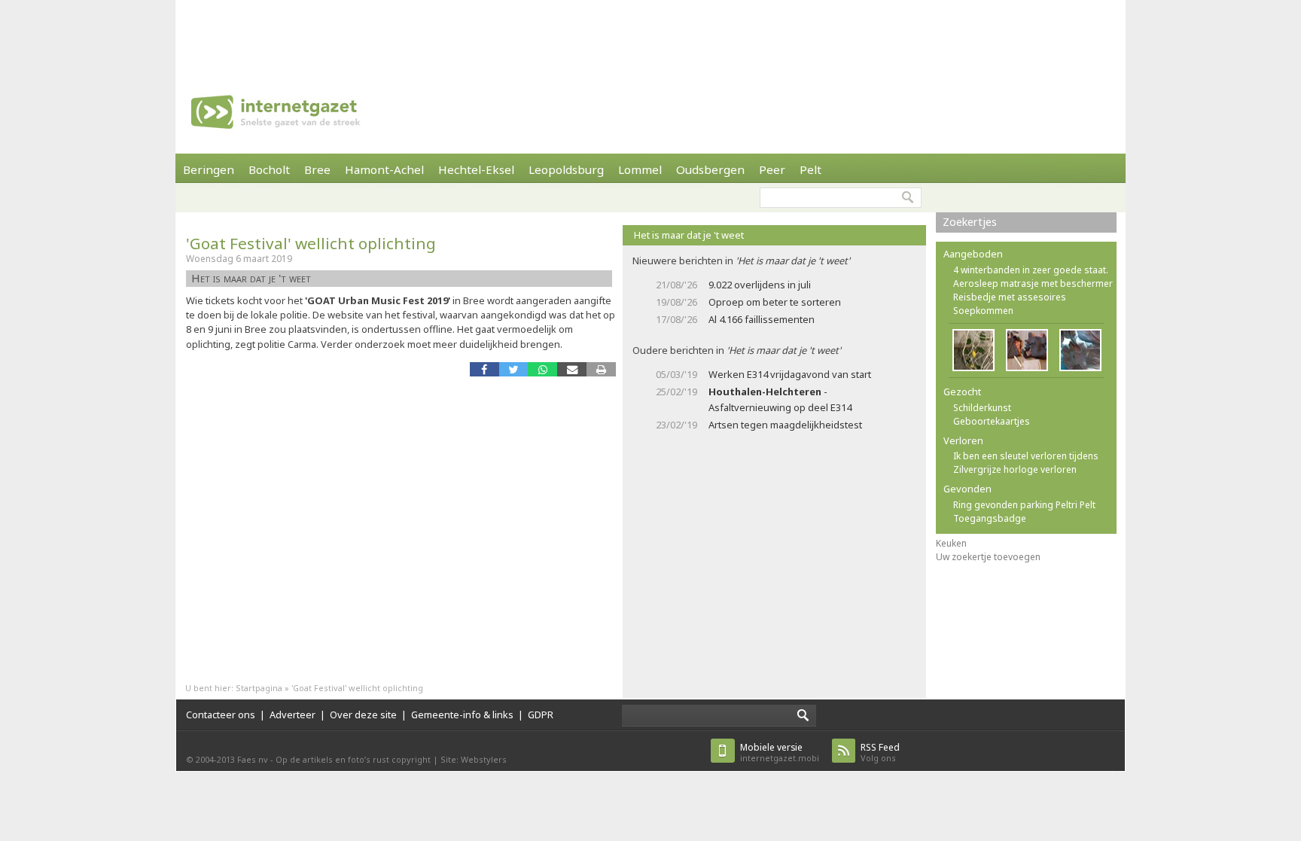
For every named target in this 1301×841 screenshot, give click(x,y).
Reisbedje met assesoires (1009, 297)
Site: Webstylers (473, 759)
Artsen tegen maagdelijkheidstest (785, 424)
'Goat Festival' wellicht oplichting (311, 243)
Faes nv (252, 759)
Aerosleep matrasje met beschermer (1033, 283)
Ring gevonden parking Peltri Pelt (1024, 504)
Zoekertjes (970, 222)
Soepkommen (983, 310)
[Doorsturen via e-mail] (572, 369)
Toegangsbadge (989, 518)
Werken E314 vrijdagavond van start (789, 374)
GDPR (540, 714)
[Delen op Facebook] (484, 369)
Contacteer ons (220, 714)
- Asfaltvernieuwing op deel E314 (780, 399)
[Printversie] (601, 369)
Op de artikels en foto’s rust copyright (353, 759)
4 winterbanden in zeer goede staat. (1030, 270)
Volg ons (880, 752)
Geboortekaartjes (991, 421)
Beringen (208, 169)
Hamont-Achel (384, 169)
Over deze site (363, 714)
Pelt (810, 169)
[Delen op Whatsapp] (542, 369)
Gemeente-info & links (462, 714)
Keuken (951, 543)
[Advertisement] (650, 34)
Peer (772, 169)
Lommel (640, 169)
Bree (317, 169)
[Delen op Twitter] (514, 369)
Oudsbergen (710, 169)
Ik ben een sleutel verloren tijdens (1025, 455)
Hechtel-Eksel (476, 169)
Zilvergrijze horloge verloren (1015, 469)
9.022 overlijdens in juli (759, 284)
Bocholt (269, 169)
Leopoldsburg (566, 169)
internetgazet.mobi (779, 752)
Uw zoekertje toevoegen (988, 556)
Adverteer (292, 714)
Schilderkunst (982, 407)
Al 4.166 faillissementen (761, 319)
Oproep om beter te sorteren (774, 302)
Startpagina (259, 687)
